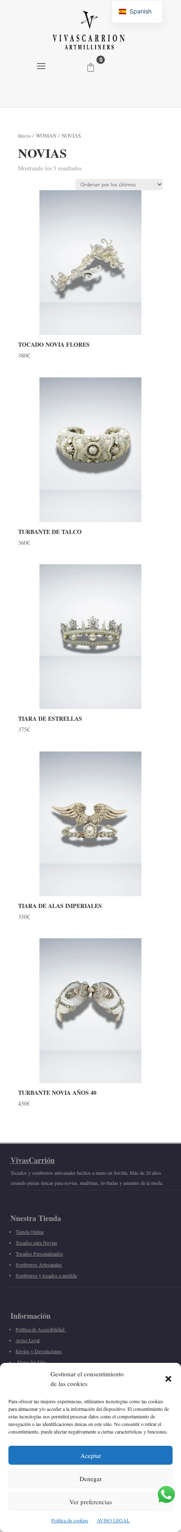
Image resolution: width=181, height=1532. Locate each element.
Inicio (24, 135)
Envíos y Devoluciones (39, 1351)
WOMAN (46, 135)
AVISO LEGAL (113, 1520)
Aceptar (90, 1455)
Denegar (91, 1478)
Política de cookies (69, 1520)
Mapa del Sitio (31, 1362)
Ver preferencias (90, 1501)
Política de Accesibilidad (41, 1329)
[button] (168, 1379)
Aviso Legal (28, 1340)
